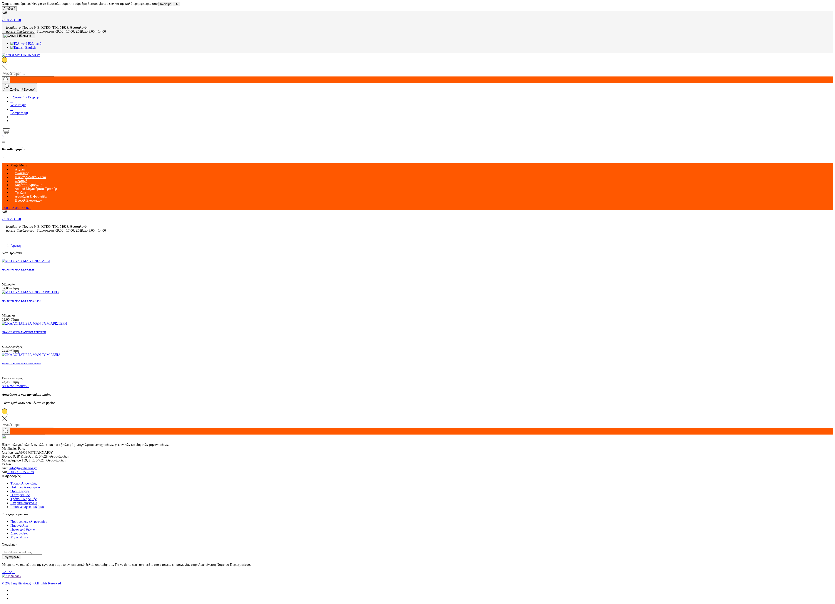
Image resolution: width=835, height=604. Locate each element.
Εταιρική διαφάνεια (23, 503)
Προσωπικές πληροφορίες (28, 521)
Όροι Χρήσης (19, 491)
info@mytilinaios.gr (23, 468)
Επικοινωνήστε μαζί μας (27, 507)
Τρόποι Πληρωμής (23, 499)
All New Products (15, 386)
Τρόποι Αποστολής (23, 483)
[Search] (6, 79)
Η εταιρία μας (20, 495)
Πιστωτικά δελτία (22, 529)
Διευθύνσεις (18, 533)
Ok (176, 4)
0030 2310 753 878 (20, 472)
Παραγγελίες (19, 525)
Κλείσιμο (165, 4)
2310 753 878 (11, 20)
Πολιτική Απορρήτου (25, 487)
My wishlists (19, 537)
